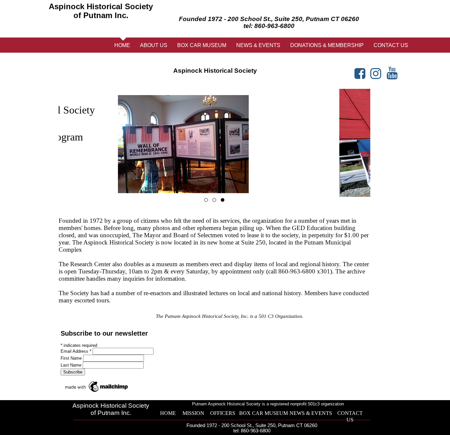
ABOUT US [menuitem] (153, 45)
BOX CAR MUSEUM (263, 413)
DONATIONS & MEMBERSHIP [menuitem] (327, 45)
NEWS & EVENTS (311, 413)
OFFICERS (222, 413)
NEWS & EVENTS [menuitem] (258, 45)
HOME (168, 413)
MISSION (193, 413)
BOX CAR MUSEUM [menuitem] (201, 45)
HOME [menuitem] (122, 45)
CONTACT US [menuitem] (391, 45)
